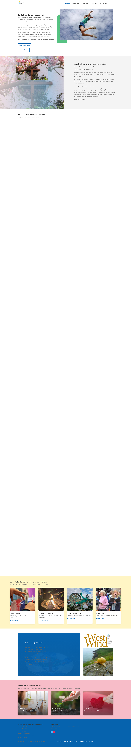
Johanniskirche (28, 184)
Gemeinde (75, 3)
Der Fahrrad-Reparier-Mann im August (32, 333)
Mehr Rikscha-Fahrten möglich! (30, 483)
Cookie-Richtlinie (83, 741)
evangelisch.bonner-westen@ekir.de (27, 735)
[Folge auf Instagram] (54, 732)
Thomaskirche (28, 335)
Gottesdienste (23, 50)
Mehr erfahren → (14, 620)
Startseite (67, 3)
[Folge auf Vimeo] (52, 732)
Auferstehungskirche (29, 485)
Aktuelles (85, 3)
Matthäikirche (27, 259)
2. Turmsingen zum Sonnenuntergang (32, 408)
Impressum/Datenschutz (70, 741)
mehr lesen (22, 188)
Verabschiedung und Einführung (30, 559)
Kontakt (91, 741)
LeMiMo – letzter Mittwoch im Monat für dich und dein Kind (40, 257)
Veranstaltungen (24, 45)
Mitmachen (103, 3)
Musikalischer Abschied (27, 182)
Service (94, 3)
